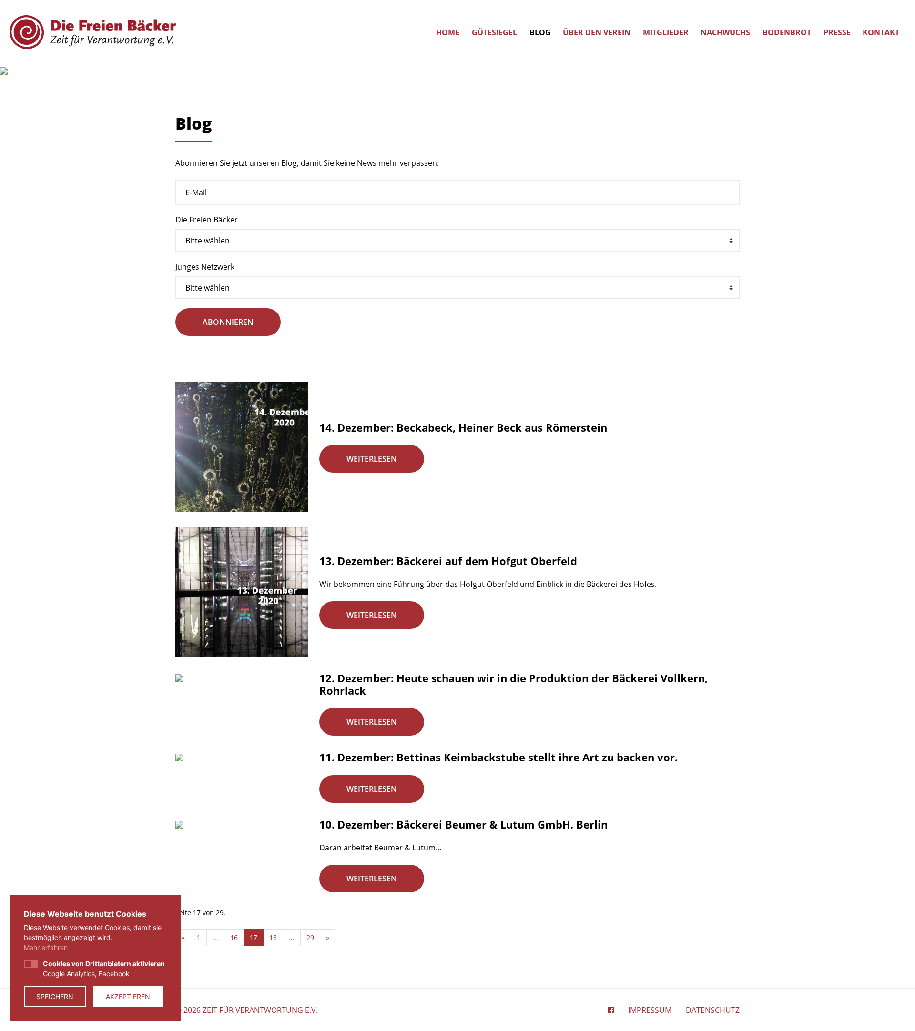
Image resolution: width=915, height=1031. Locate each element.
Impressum (649, 1010)
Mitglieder (666, 32)
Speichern (54, 996)
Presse (837, 32)
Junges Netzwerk (204, 267)
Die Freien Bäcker (206, 219)
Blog (540, 32)
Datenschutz (713, 1010)
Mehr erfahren (46, 947)
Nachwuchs (725, 32)
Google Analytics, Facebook (104, 969)
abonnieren (228, 322)
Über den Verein (596, 32)
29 (310, 937)
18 (273, 937)
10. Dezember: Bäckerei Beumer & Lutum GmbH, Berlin (463, 824)
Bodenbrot (786, 32)
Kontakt (881, 32)
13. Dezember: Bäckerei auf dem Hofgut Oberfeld (448, 561)
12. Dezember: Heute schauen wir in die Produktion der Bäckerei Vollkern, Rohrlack (513, 684)
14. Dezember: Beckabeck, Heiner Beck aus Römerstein (463, 427)
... (215, 937)
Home (447, 32)
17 (253, 937)
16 (234, 937)
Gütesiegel (494, 32)
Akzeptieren (128, 996)
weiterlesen (371, 459)
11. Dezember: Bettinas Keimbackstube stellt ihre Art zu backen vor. (498, 757)
